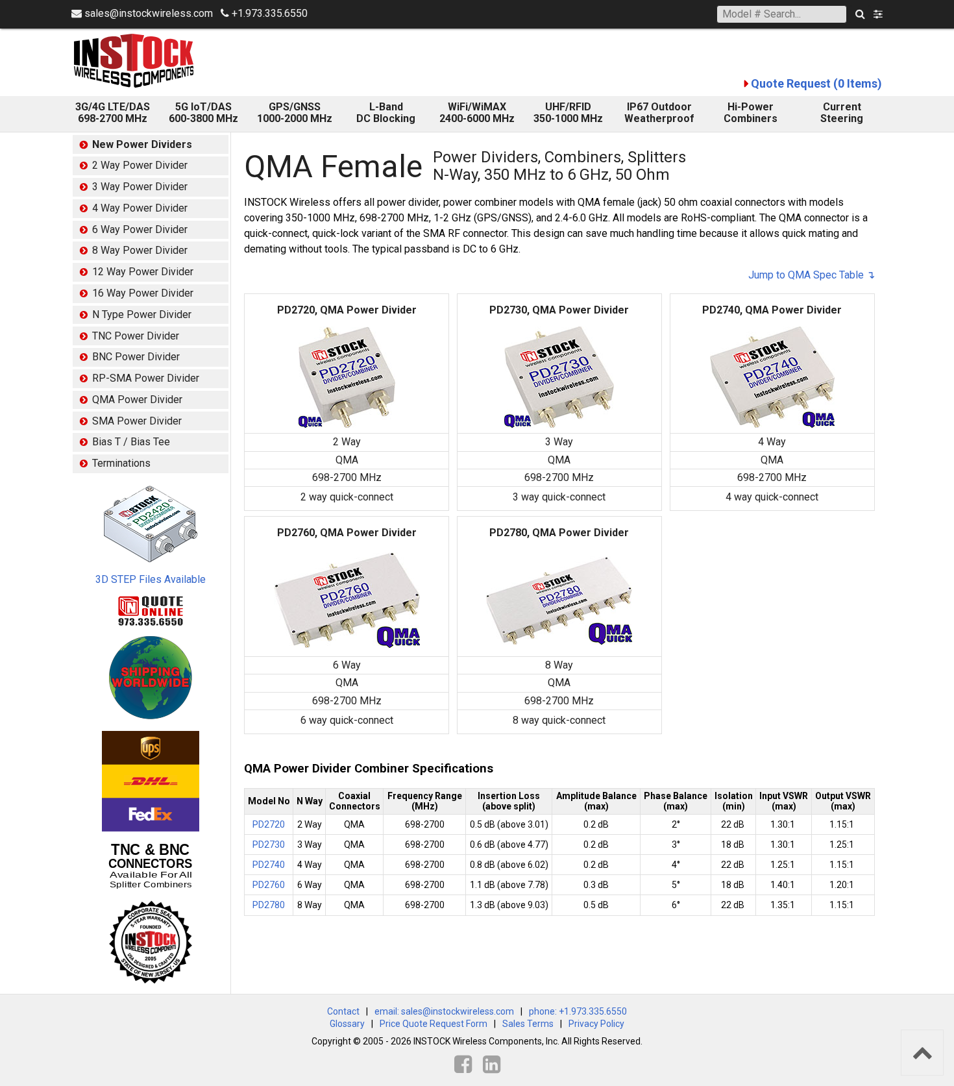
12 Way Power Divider (142, 271)
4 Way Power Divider (140, 208)
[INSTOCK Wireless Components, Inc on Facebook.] (463, 1064)
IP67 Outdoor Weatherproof (659, 113)
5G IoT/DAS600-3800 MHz (203, 113)
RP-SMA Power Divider (145, 378)
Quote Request (816, 83)
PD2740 (268, 864)
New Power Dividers (142, 144)
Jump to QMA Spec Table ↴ (811, 275)
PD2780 (268, 905)
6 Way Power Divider (140, 229)
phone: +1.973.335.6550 (578, 1011)
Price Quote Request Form (433, 1023)
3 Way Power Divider (140, 186)
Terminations (121, 463)
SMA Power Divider (137, 421)
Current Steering (841, 113)
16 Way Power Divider (142, 293)
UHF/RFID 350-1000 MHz (568, 113)
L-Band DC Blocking (385, 113)
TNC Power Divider (135, 336)
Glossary (347, 1023)
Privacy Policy (596, 1023)
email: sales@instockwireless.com (444, 1011)
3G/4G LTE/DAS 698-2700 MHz (112, 113)
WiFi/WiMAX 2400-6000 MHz (477, 113)
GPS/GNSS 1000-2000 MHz (294, 113)
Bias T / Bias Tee (131, 442)
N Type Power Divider (141, 314)
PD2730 (268, 844)
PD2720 (268, 824)
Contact (343, 1011)
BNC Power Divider (136, 357)
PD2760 (268, 885)
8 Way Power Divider (140, 250)
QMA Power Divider (137, 399)
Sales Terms (528, 1023)
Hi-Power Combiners (750, 113)
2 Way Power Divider (140, 165)
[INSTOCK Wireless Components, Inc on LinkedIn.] (491, 1064)
